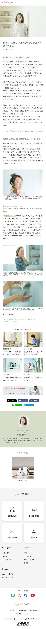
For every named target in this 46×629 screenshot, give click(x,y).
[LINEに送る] (17, 405)
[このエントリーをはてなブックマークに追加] (29, 405)
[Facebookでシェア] (23, 400)
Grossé (40, 131)
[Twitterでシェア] (12, 400)
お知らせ (11, 610)
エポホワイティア (10, 216)
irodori (28, 272)
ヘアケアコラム (8, 577)
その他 (26, 563)
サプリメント (6, 559)
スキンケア (6, 553)
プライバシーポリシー (23, 614)
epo (25, 553)
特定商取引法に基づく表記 (28, 610)
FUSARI (27, 556)
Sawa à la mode (17, 131)
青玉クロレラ (29, 559)
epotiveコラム (7, 574)
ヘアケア (5, 556)
